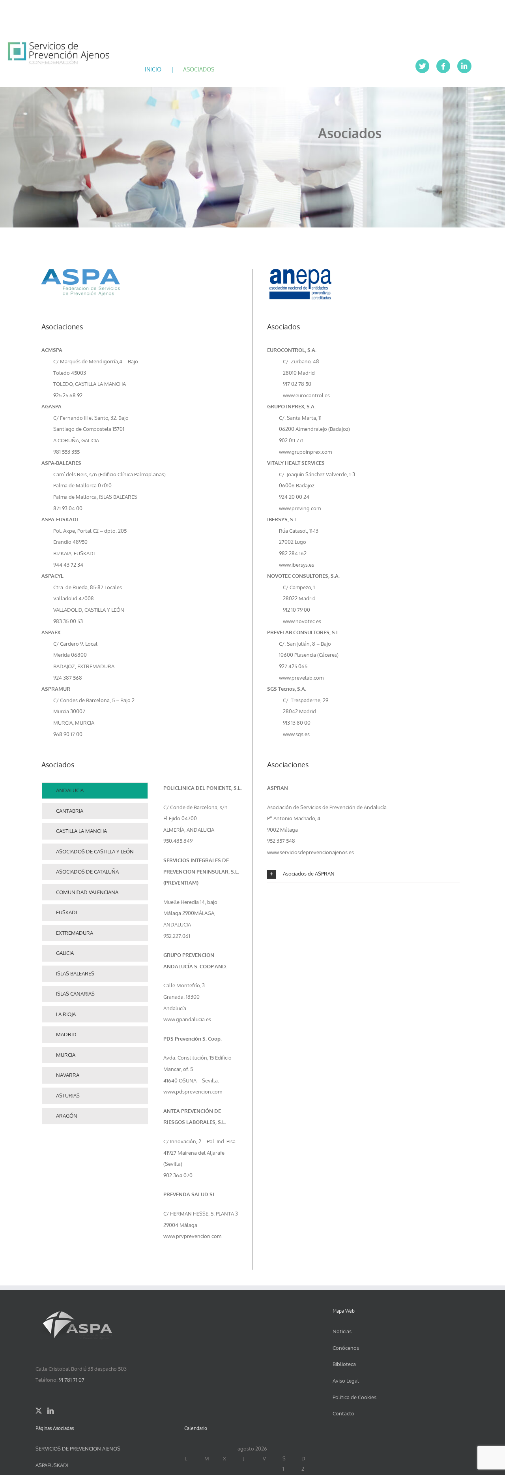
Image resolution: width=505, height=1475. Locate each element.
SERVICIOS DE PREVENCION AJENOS (78, 1448)
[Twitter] (39, 1410)
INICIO (153, 69)
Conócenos (346, 1348)
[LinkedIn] (50, 1410)
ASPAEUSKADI (52, 1465)
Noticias (342, 1331)
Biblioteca (344, 1364)
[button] (363, 874)
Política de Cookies (354, 1397)
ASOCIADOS (198, 69)
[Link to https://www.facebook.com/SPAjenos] (443, 66)
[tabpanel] (202, 1016)
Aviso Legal (346, 1380)
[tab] (95, 790)
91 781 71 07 (71, 1380)
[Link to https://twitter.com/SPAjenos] (422, 66)
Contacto (343, 1413)
